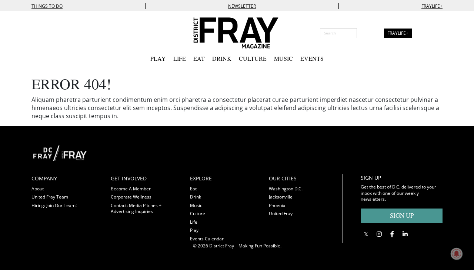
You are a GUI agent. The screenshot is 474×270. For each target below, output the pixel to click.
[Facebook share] (392, 234)
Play (158, 58)
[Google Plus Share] (379, 234)
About (37, 189)
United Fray (281, 213)
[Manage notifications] (457, 254)
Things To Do (47, 6)
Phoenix (277, 205)
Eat (199, 58)
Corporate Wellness (131, 197)
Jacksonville (281, 197)
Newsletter (242, 6)
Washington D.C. (286, 189)
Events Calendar (207, 239)
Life (179, 58)
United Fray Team (49, 197)
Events (312, 58)
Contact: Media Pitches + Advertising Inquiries (136, 208)
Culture (253, 58)
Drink (221, 58)
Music (283, 58)
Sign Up (402, 215)
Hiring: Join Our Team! (54, 205)
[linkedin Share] (405, 234)
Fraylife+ (432, 6)
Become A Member (131, 189)
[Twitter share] (366, 234)
